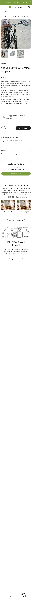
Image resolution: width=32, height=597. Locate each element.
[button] (3, 128)
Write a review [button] (16, 174)
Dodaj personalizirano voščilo (15, 117)
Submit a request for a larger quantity (12, 154)
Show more (16, 260)
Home (2, 16)
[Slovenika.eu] (15, 7)
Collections (9, 16)
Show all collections (16, 220)
